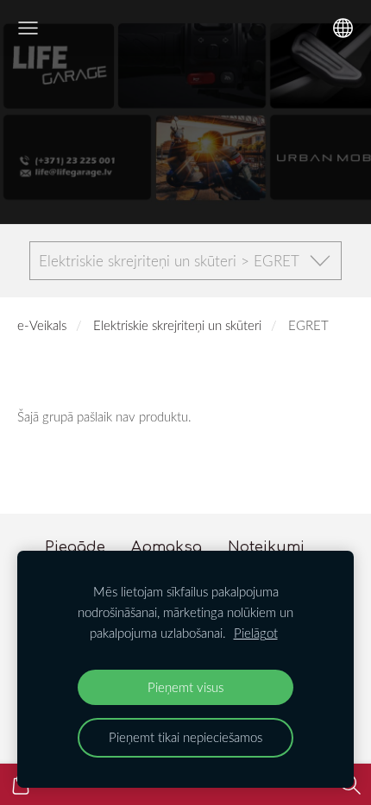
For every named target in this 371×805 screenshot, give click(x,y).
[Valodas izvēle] (343, 28)
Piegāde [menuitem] (75, 547)
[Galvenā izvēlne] (28, 28)
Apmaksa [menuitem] (166, 547)
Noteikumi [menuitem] (266, 547)
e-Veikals (41, 325)
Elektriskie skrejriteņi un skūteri (177, 325)
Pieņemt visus (185, 687)
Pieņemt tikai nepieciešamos (185, 737)
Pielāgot (256, 632)
